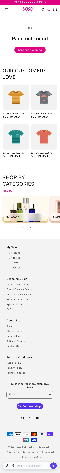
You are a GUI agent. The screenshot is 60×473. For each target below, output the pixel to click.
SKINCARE (13, 217)
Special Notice (14, 304)
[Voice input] (13, 465)
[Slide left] (22, 227)
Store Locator (14, 331)
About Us (12, 326)
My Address (13, 257)
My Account (13, 252)
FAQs (10, 309)
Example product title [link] (13, 113)
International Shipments (20, 294)
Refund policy (45, 447)
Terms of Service (16, 372)
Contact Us (13, 346)
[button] (6, 9)
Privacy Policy (14, 367)
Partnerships (14, 336)
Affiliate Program (16, 341)
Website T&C (14, 362)
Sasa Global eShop (26, 447)
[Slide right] (37, 227)
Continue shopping (30, 50)
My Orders (12, 262)
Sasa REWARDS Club (19, 284)
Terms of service (30, 452)
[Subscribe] (49, 394)
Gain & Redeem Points (19, 289)
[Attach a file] (7, 465)
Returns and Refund (18, 299)
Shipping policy (49, 452)
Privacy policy (13, 452)
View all (7, 190)
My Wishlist (13, 267)
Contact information (31, 457)
